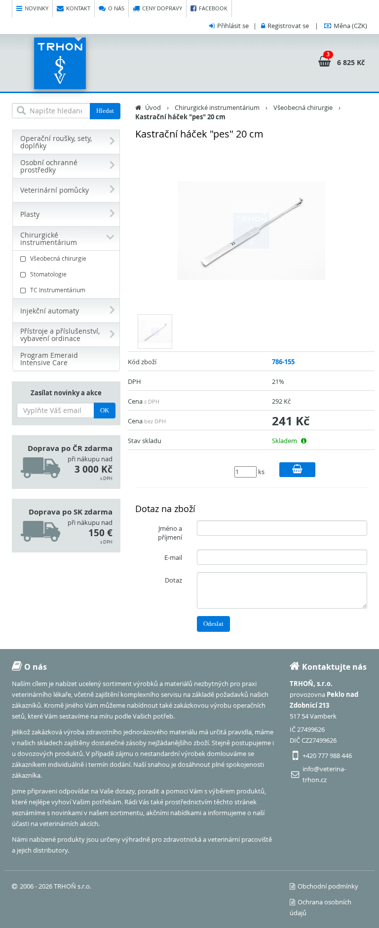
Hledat (105, 110)
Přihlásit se (233, 25)
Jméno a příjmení (170, 533)
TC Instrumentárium (57, 290)
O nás (116, 8)
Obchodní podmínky (328, 886)
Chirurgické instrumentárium (217, 107)
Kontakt (78, 8)
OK (104, 410)
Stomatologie (48, 274)
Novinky (36, 8)
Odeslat (213, 623)
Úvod (153, 107)
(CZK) (350, 25)
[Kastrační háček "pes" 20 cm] (251, 231)
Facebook (213, 8)
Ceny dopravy (162, 8)
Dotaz (173, 580)
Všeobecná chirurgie (58, 258)
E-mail (173, 557)
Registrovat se (288, 25)
